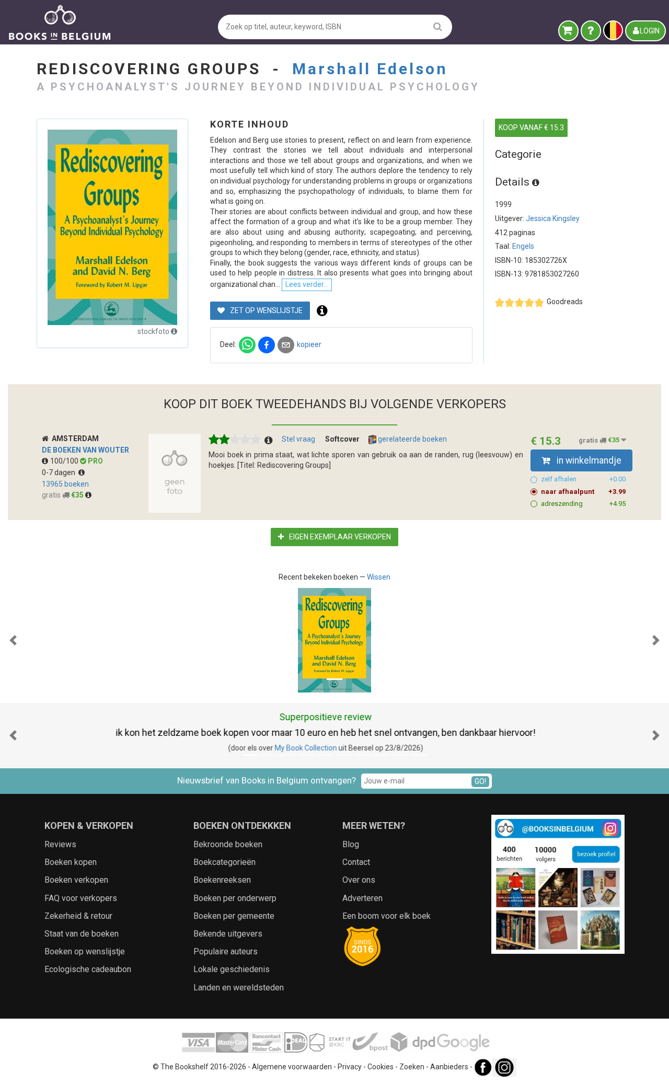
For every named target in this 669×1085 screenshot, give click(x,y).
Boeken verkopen (76, 880)
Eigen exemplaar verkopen (339, 537)
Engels (523, 246)
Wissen (378, 577)
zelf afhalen (583, 479)
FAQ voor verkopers (80, 898)
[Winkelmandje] (568, 30)
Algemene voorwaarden (292, 1067)
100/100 (65, 461)
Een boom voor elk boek (386, 916)
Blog (350, 844)
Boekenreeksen (222, 880)
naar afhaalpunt (583, 491)
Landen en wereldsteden (238, 987)
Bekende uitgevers (227, 934)
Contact (356, 862)
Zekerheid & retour (78, 916)
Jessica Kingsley (553, 218)
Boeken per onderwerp (234, 898)
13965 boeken (65, 484)
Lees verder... (306, 284)
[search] (437, 26)
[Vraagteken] (591, 30)
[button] (13, 640)
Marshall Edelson (370, 69)
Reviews (60, 844)
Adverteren (362, 898)
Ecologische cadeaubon (87, 969)
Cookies (380, 1067)
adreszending (583, 503)
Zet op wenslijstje (265, 310)
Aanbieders (449, 1067)
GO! (480, 781)
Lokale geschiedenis (231, 969)
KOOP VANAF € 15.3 (531, 127)
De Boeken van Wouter (85, 450)
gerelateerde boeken (411, 439)
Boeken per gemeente (233, 916)
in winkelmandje (588, 460)
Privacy (350, 1067)
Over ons (358, 880)
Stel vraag (298, 439)
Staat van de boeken (81, 934)
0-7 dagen (60, 472)
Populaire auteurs (225, 951)
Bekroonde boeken (227, 844)
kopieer (309, 344)
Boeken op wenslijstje (84, 951)
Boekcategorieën (224, 862)
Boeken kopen (70, 862)
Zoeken (411, 1067)
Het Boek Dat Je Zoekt (324, 748)
